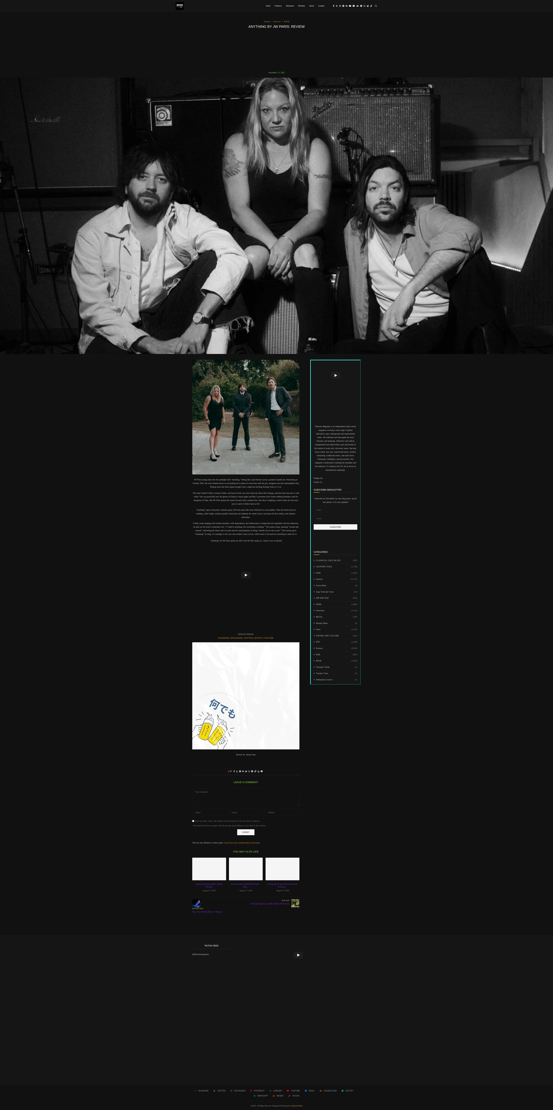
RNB (336, 655)
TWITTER (248, 638)
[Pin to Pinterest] (240, 771)
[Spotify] (361, 6)
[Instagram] (340, 6)
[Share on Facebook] (234, 771)
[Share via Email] (262, 771)
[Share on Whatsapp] (249, 771)
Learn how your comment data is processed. (242, 843)
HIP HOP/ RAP (336, 598)
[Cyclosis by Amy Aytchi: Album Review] (209, 869)
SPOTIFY (258, 638)
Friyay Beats (336, 585)
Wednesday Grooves (336, 680)
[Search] (375, 6)
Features (278, 6)
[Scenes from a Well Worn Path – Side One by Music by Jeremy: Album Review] (246, 869)
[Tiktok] (371, 6)
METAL (336, 617)
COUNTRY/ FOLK (336, 567)
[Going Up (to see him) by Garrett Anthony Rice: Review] (282, 869)
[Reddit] (368, 6)
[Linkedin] (346, 6)
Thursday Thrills (336, 667)
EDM (336, 573)
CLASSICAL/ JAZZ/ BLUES (336, 560)
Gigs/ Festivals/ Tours (336, 592)
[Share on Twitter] (237, 771)
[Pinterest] (343, 6)
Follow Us (318, 482)
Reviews (301, 6)
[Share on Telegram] (252, 771)
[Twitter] (337, 6)
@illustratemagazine (200, 954)
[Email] (354, 6)
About (311, 6)
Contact (321, 6)
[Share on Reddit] (246, 771)
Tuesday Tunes (336, 673)
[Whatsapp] (364, 6)
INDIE (336, 604)
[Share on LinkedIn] (243, 771)
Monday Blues (336, 623)
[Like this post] (231, 771)
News (268, 6)
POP (336, 642)
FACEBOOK (223, 638)
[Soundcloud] (357, 6)
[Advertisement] (276, 50)
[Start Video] (245, 575)
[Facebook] (333, 6)
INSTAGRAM (236, 638)
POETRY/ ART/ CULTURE (336, 636)
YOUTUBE (269, 638)
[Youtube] (350, 6)
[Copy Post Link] (255, 771)
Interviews (290, 6)
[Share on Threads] (258, 771)
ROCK (336, 661)
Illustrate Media (297, 1106)
